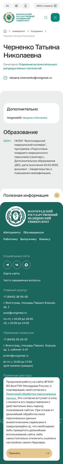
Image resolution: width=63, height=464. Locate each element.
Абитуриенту (12, 232)
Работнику (10, 239)
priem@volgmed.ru (16, 355)
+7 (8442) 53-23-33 (15, 339)
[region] (31, 113)
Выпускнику (28, 239)
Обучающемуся (33, 232)
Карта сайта (11, 273)
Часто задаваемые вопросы (22, 280)
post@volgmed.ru (15, 312)
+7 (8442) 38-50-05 (15, 296)
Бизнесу (44, 239)
